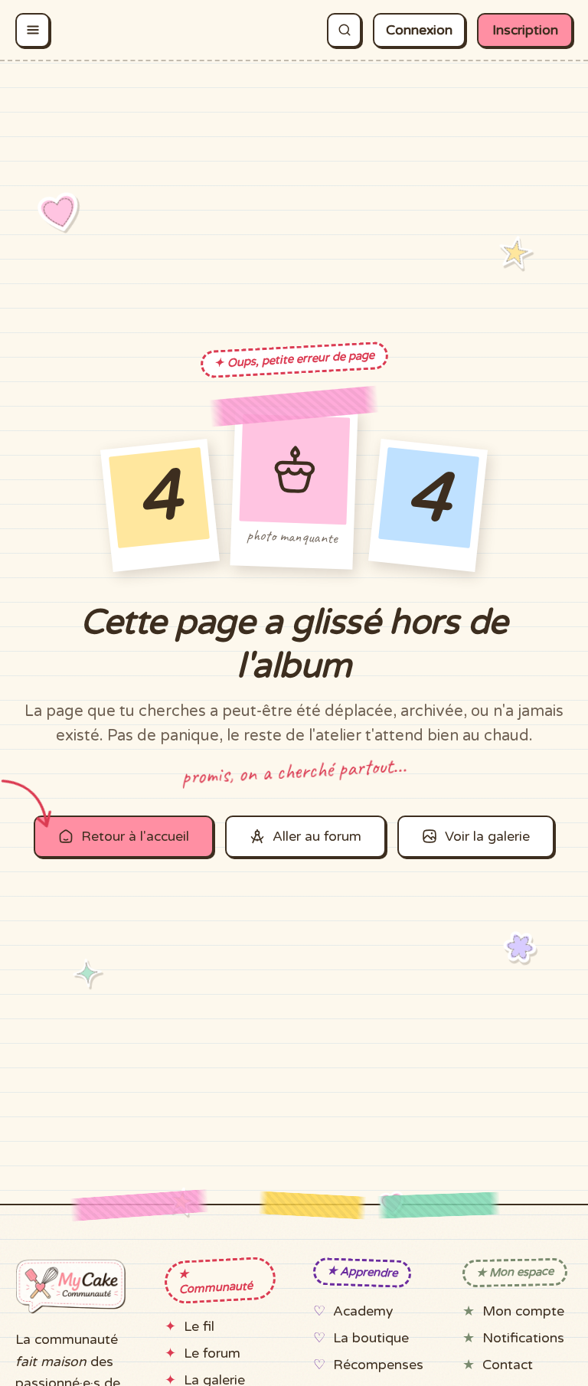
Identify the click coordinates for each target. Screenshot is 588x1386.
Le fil (199, 1327)
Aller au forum (317, 837)
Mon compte (523, 1311)
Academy (363, 1311)
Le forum (212, 1353)
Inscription (525, 30)
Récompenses (378, 1365)
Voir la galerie (487, 837)
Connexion (419, 30)
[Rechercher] (344, 30)
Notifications (523, 1338)
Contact (507, 1365)
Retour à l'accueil (135, 837)
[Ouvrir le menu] (32, 30)
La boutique (371, 1338)
